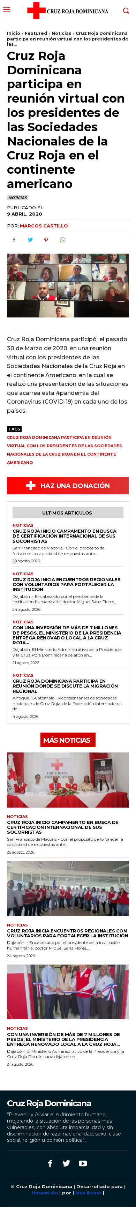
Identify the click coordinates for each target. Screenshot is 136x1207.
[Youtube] (82, 1164)
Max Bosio (88, 1192)
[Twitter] (30, 240)
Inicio (13, 33)
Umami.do (45, 1192)
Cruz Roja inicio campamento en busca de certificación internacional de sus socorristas (64, 536)
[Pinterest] (46, 240)
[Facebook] (14, 240)
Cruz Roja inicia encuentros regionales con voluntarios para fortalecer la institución (66, 584)
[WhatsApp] (62, 240)
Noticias (61, 33)
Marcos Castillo (44, 225)
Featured (36, 33)
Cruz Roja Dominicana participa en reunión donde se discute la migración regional (65, 686)
